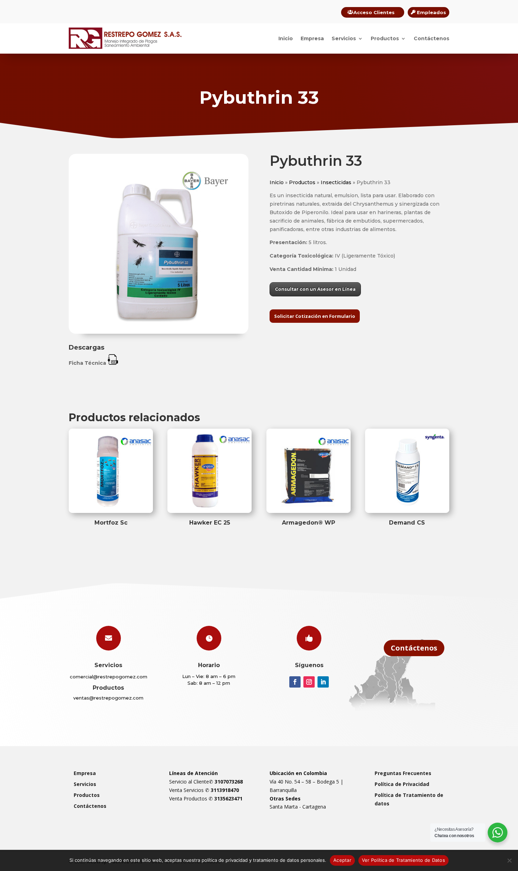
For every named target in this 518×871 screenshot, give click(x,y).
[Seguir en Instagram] (309, 682)
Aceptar (342, 860)
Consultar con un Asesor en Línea (315, 289)
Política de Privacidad (402, 784)
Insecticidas (336, 182)
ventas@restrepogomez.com (108, 698)
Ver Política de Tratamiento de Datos (403, 860)
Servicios (344, 38)
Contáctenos (431, 38)
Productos (385, 38)
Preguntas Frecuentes (403, 773)
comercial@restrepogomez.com (108, 676)
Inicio (285, 38)
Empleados (431, 12)
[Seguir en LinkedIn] (323, 682)
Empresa (312, 38)
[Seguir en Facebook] (295, 682)
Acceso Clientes (374, 12)
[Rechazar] (509, 860)
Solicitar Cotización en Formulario (314, 316)
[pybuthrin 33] (158, 331)
